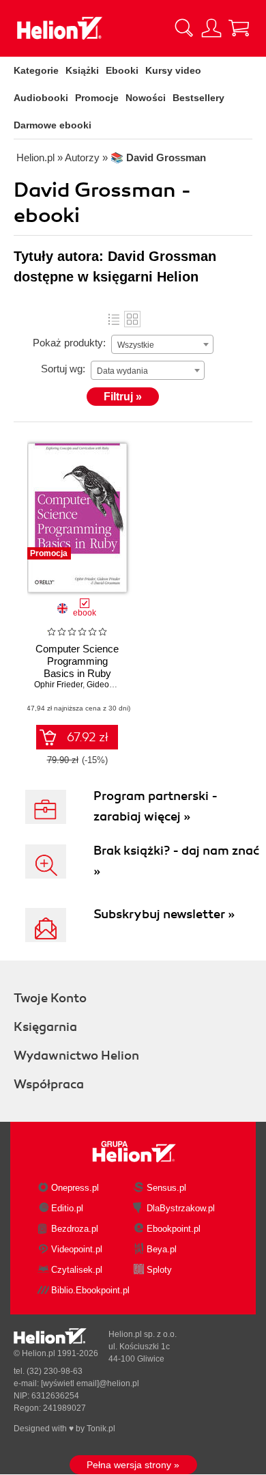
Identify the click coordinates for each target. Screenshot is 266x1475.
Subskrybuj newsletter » (164, 914)
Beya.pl (162, 1249)
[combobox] (162, 344)
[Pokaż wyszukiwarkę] (184, 28)
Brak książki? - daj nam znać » (176, 861)
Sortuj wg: (63, 368)
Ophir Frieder (58, 684)
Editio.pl (67, 1208)
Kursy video (173, 70)
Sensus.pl (166, 1188)
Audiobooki (41, 97)
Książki (82, 70)
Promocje (97, 97)
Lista (114, 319)
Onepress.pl (75, 1188)
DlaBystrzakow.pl (181, 1208)
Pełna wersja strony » (133, 1464)
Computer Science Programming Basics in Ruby (77, 661)
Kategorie (36, 70)
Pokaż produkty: (69, 342)
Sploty (159, 1270)
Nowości (145, 97)
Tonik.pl (101, 1428)
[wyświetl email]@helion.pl (90, 1383)
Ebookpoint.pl (174, 1229)
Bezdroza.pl (74, 1229)
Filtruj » (123, 396)
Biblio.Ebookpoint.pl (90, 1290)
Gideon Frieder (114, 684)
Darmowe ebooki (52, 125)
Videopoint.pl (76, 1249)
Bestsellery (198, 97)
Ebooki (122, 70)
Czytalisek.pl (76, 1270)
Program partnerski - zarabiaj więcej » (155, 806)
